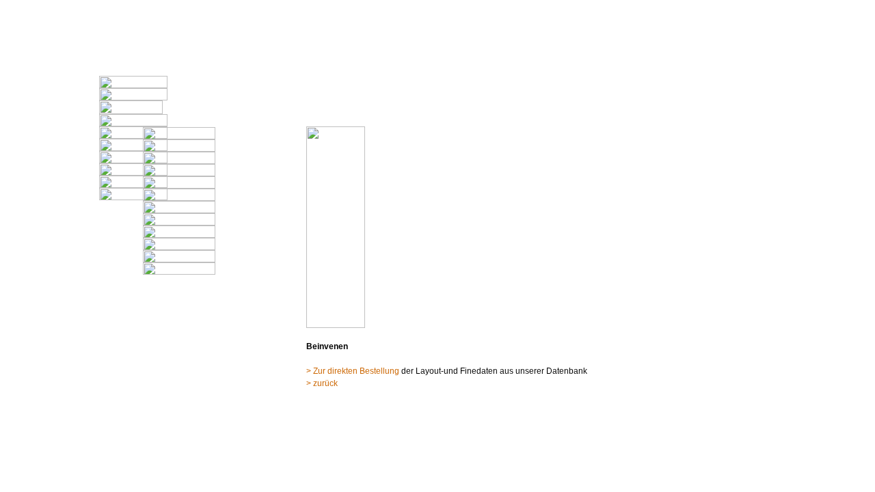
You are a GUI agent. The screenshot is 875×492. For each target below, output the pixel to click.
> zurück (322, 383)
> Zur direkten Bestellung (353, 371)
